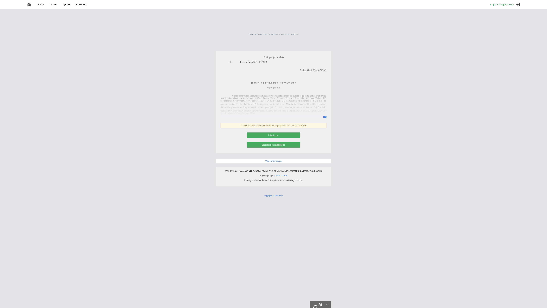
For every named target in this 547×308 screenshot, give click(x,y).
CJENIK (66, 4)
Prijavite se (273, 135)
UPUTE (40, 4)
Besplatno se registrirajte (273, 144)
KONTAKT (81, 4)
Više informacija (273, 161)
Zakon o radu (280, 175)
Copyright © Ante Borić (273, 195)
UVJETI (53, 4)
